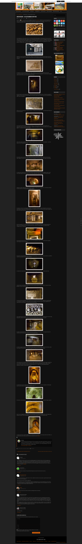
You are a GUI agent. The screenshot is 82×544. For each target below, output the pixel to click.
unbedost (27, 448)
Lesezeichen (32, 448)
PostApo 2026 (58, 44)
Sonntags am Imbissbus (60, 47)
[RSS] (81, 225)
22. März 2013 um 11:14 (23, 488)
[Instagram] (81, 220)
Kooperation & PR (53, 541)
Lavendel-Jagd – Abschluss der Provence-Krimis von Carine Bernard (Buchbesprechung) (59, 95)
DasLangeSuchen (23, 474)
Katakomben (38, 20)
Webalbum (38, 435)
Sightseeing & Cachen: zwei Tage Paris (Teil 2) (24, 451)
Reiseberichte (20, 14)
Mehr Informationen (68, 1)
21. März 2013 (24, 18)
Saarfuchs (19, 18)
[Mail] (81, 223)
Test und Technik (56, 89)
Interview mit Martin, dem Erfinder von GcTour (44, 451)
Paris (22, 20)
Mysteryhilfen (56, 83)
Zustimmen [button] (58, 1)
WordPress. (64, 542)
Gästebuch (45, 541)
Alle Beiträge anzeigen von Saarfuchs (26, 445)
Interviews (55, 80)
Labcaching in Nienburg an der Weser (59, 101)
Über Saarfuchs (19, 541)
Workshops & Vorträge (25, 541)
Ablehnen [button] (63, 1)
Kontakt (31, 541)
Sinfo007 (55, 122)
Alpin (55, 85)
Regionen (55, 86)
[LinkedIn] (81, 222)
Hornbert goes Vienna (59, 48)
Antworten (19, 465)
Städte (32, 18)
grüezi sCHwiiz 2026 (59, 43)
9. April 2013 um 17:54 (22, 458)
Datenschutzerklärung (40, 541)
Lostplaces (55, 81)
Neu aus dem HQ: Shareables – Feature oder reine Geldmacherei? (58, 117)
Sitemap (49, 541)
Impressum (34, 541)
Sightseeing (24, 448)
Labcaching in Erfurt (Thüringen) (58, 97)
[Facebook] (81, 218)
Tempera (61, 542)
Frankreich (19, 448)
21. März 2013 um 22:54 (23, 495)
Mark (21, 487)
